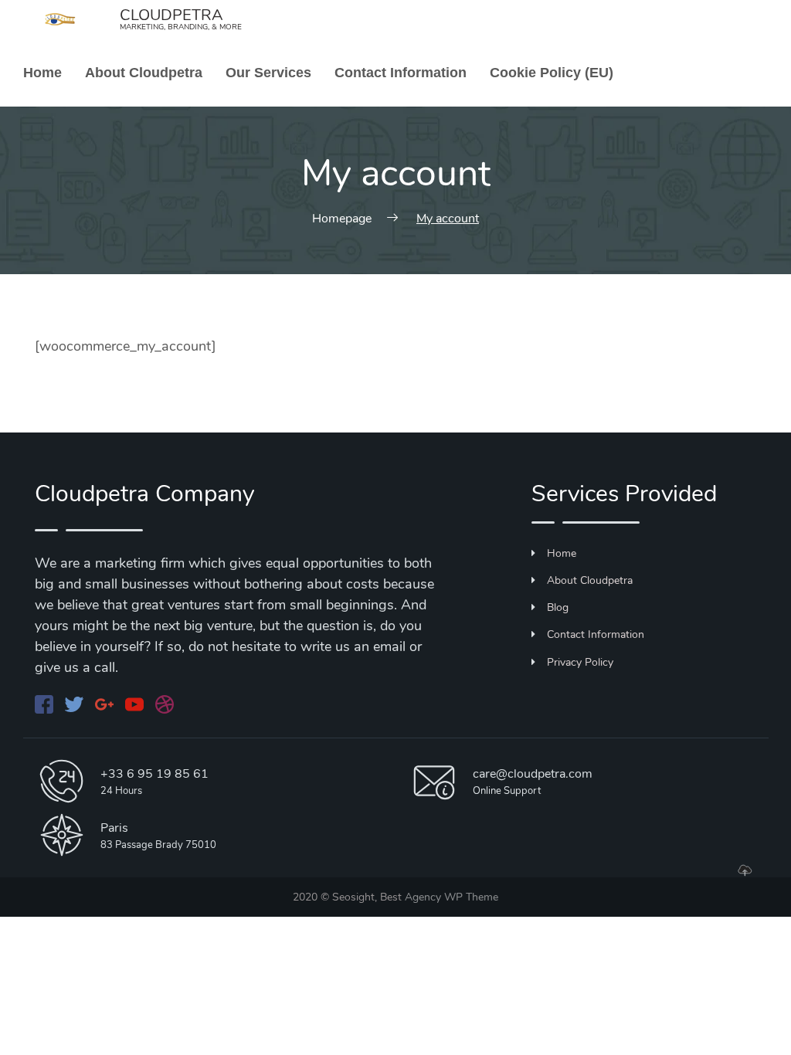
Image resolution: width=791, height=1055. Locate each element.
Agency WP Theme (451, 897)
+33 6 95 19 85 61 (154, 773)
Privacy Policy (580, 662)
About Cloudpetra (143, 73)
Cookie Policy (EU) (551, 73)
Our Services (268, 73)
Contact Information (400, 73)
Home (42, 73)
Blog (558, 607)
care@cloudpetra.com (532, 773)
